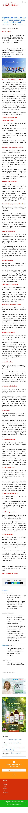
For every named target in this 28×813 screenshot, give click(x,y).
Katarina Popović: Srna (14, 740)
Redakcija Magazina (7, 24)
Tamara (3, 593)
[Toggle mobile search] (22, 2)
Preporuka (21, 24)
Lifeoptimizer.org (7, 56)
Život (17, 24)
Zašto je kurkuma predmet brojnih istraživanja (14, 749)
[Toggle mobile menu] (25, 2)
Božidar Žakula (5, 645)
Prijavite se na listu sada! (14, 770)
